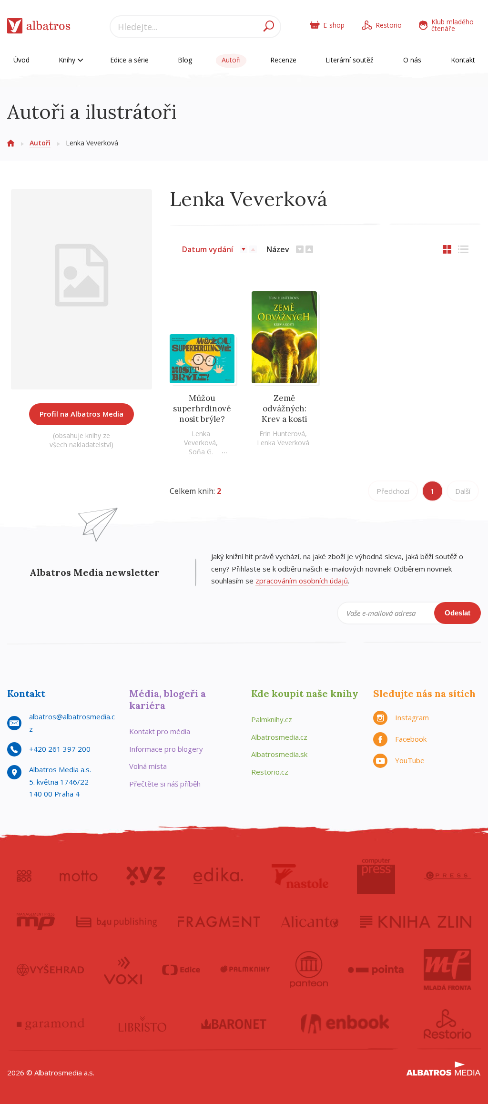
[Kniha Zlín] (415, 921)
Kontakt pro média (159, 731)
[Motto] (78, 876)
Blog (185, 59)
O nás (412, 59)
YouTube (410, 760)
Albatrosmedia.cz (279, 737)
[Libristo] (142, 1024)
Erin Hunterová (282, 433)
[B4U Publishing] (116, 921)
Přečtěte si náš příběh (165, 783)
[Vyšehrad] (50, 970)
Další (462, 491)
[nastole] (300, 876)
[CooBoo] (24, 876)
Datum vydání (207, 249)
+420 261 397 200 (60, 749)
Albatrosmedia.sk (279, 754)
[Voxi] (123, 970)
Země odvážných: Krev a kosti (284, 408)
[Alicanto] (310, 921)
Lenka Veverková (200, 438)
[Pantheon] (308, 970)
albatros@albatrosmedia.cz (72, 723)
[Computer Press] (376, 876)
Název (277, 249)
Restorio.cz (269, 772)
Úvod (21, 59)
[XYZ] (145, 876)
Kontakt (463, 59)
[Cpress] (447, 876)
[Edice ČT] (181, 970)
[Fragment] (218, 921)
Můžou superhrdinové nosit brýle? (202, 408)
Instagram (412, 717)
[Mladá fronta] (447, 970)
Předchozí (392, 491)
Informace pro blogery (166, 749)
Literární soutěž (349, 59)
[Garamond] (50, 1024)
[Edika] (218, 876)
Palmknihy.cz (271, 719)
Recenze (283, 59)
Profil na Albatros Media (81, 414)
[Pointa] (375, 970)
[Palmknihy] (245, 970)
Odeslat (457, 613)
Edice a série (129, 59)
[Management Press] (35, 921)
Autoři (231, 59)
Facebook (411, 739)
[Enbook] (345, 1024)
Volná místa (148, 766)
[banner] (39, 28)
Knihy (68, 59)
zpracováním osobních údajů (301, 580)
